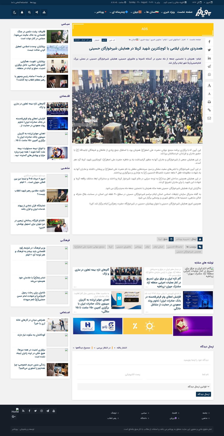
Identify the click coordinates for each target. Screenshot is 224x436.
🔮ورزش (173, 418)
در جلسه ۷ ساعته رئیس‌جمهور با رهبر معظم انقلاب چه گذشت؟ (30, 78)
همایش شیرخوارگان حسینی (189, 251)
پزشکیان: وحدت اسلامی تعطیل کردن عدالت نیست (30, 48)
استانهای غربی (174, 40)
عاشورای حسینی (124, 247)
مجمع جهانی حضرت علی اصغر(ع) (89, 247)
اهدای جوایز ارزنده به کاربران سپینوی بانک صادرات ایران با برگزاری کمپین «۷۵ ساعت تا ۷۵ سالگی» (92, 306)
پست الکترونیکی (132, 374)
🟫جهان (137, 12)
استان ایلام (158, 247)
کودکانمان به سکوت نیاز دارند (31, 335)
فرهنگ (113, 413)
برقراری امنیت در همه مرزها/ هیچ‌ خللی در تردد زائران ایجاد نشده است (30, 353)
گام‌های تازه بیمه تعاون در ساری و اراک (92, 272)
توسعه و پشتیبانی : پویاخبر (23, 429)
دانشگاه (144, 418)
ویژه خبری (169, 12)
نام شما (205, 374)
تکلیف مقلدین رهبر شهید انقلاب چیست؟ (30, 192)
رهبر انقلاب (111, 418)
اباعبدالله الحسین (174, 247)
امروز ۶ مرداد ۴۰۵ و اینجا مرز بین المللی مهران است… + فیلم (29, 180)
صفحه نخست (185, 12)
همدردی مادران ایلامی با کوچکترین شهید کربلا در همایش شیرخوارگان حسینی (146, 48)
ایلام (165, 40)
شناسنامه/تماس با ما (19, 2)
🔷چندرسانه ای (120, 12)
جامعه (205, 413)
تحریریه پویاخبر (183, 239)
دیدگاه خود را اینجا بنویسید (196, 360)
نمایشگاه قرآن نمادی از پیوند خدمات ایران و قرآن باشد (31, 207)
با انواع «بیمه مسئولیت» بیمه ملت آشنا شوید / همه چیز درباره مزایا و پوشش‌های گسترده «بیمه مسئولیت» (29, 154)
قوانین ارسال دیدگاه (197, 386)
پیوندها (33, 2)
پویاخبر (138, 247)
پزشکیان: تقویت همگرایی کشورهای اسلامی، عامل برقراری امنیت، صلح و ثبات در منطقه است (30, 67)
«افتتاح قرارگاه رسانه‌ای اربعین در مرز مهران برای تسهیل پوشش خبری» (30, 224)
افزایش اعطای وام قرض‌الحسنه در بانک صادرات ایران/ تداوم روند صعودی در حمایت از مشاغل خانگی (163, 303)
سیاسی (144, 413)
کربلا (110, 247)
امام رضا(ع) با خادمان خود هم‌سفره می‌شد (32, 279)
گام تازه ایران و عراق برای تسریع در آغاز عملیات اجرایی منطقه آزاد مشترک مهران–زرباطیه (163, 283)
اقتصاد (174, 413)
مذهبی (204, 418)
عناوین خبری (156, 40)
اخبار (183, 40)
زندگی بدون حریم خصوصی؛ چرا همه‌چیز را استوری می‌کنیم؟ (29, 366)
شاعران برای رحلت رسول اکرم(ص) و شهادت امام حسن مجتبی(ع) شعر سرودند (31, 296)
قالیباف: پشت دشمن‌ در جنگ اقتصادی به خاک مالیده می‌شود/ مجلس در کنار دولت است (29, 35)
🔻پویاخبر (102, 12)
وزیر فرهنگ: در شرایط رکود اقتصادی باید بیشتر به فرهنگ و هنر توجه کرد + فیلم (30, 251)
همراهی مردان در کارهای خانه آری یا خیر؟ (30, 321)
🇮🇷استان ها (152, 12)
